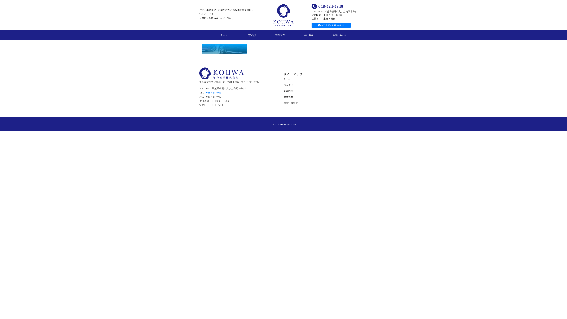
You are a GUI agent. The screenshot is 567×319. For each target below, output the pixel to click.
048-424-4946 (330, 6)
